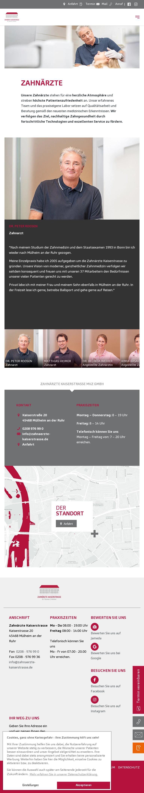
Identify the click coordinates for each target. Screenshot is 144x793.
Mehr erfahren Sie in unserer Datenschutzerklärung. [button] (64, 774)
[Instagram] (135, 4)
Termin (89, 4)
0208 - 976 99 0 (27, 651)
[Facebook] (129, 4)
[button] (13, 233)
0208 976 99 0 (32, 428)
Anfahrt (28, 444)
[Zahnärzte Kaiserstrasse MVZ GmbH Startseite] (11, 17)
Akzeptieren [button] (84, 785)
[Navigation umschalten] (137, 17)
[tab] (72, 384)
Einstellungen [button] (30, 785)
